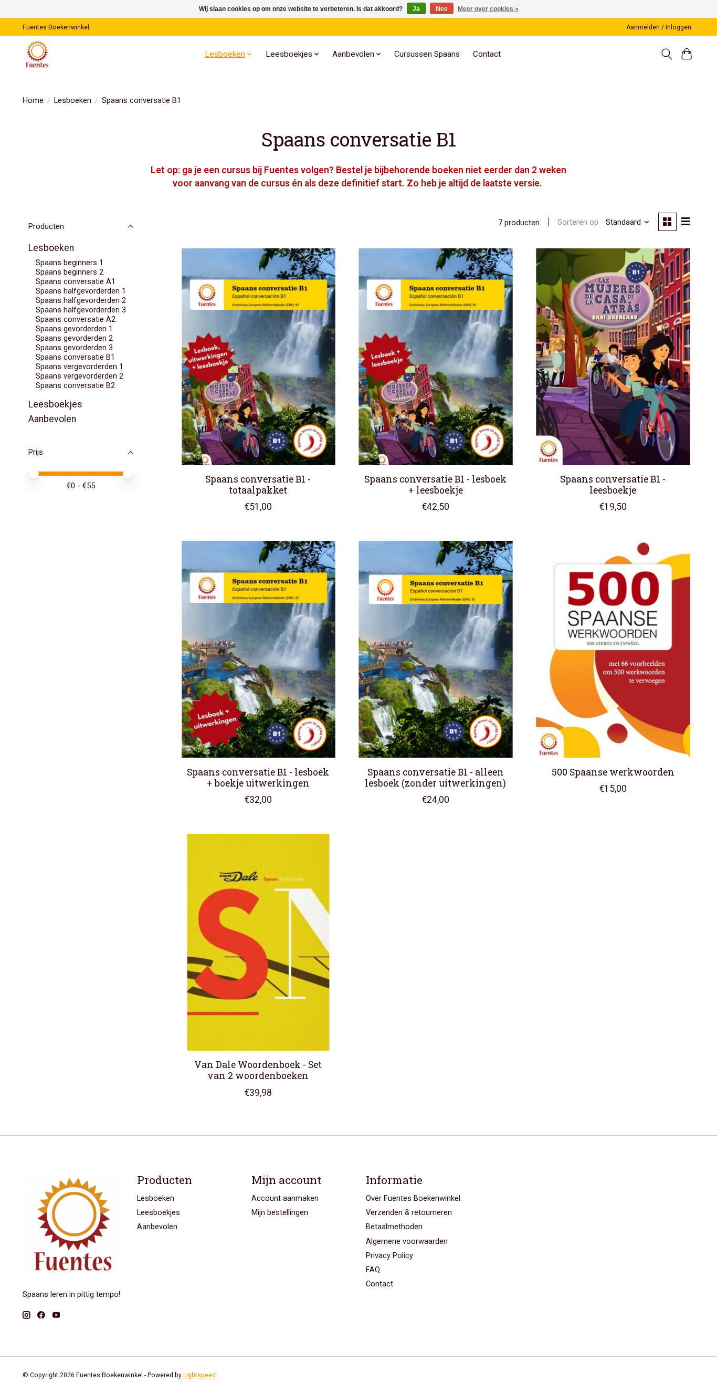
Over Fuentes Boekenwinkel (413, 1198)
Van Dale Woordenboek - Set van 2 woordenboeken (258, 1070)
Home (33, 100)
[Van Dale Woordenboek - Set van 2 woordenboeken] (258, 942)
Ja (416, 9)
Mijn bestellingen (279, 1212)
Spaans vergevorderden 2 (79, 376)
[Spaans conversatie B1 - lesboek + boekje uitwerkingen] (258, 649)
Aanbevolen (52, 419)
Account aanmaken (285, 1198)
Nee (442, 9)
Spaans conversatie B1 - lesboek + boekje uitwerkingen (258, 777)
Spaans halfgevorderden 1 (81, 291)
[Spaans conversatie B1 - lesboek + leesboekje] (435, 356)
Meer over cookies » (488, 9)
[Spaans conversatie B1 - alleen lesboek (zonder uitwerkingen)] (435, 649)
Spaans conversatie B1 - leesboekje (613, 484)
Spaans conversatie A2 (75, 319)
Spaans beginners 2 (69, 272)
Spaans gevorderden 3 (74, 347)
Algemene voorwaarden (407, 1241)
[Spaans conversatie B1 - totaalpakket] (258, 356)
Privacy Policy (389, 1255)
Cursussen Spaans (427, 54)
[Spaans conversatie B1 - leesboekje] (612, 356)
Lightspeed (199, 1375)
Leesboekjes (55, 404)
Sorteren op (577, 222)
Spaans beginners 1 (69, 262)
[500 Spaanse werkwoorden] (612, 649)
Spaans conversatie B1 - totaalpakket (258, 484)
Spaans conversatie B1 (75, 357)
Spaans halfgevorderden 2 (81, 300)
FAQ (373, 1269)
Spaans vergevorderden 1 (79, 366)
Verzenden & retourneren (409, 1212)
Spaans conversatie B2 (75, 385)
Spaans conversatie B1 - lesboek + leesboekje (435, 484)
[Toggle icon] (666, 54)
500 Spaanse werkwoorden (613, 772)
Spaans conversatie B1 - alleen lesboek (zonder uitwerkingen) (435, 777)
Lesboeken (72, 100)
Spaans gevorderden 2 (74, 338)
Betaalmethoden (394, 1226)
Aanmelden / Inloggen (658, 27)
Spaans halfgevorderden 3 (81, 310)
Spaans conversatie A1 (75, 281)
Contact (487, 54)
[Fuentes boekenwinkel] (37, 53)
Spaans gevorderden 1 (74, 328)
